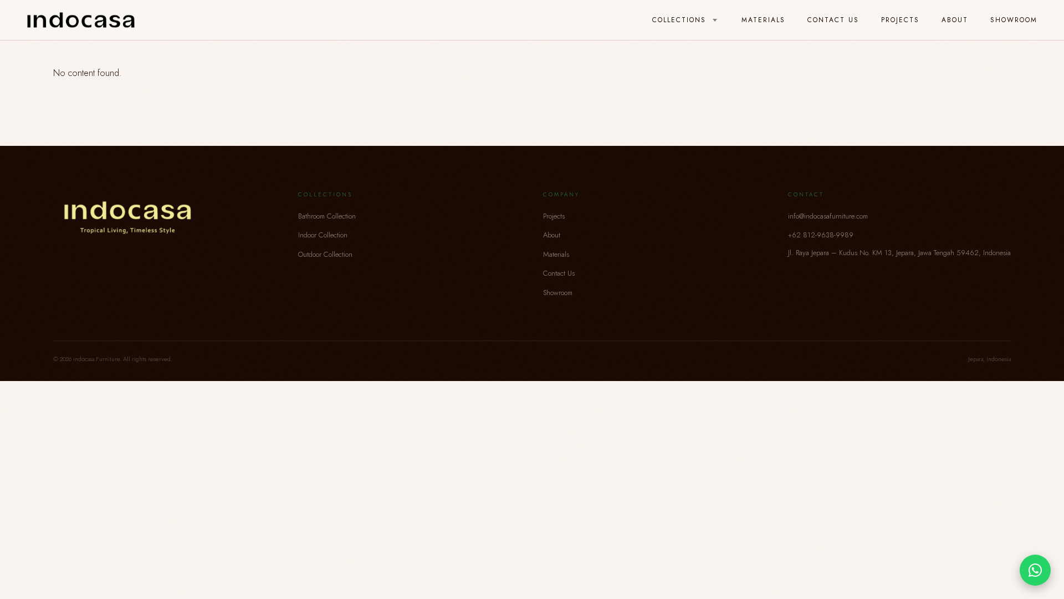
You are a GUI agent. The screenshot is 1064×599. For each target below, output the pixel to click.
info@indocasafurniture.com (828, 216)
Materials (763, 20)
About (955, 20)
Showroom (1013, 20)
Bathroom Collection (327, 216)
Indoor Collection (322, 235)
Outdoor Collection (325, 254)
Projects (900, 20)
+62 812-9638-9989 (820, 235)
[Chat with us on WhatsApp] (1035, 570)
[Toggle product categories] (714, 20)
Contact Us (833, 20)
